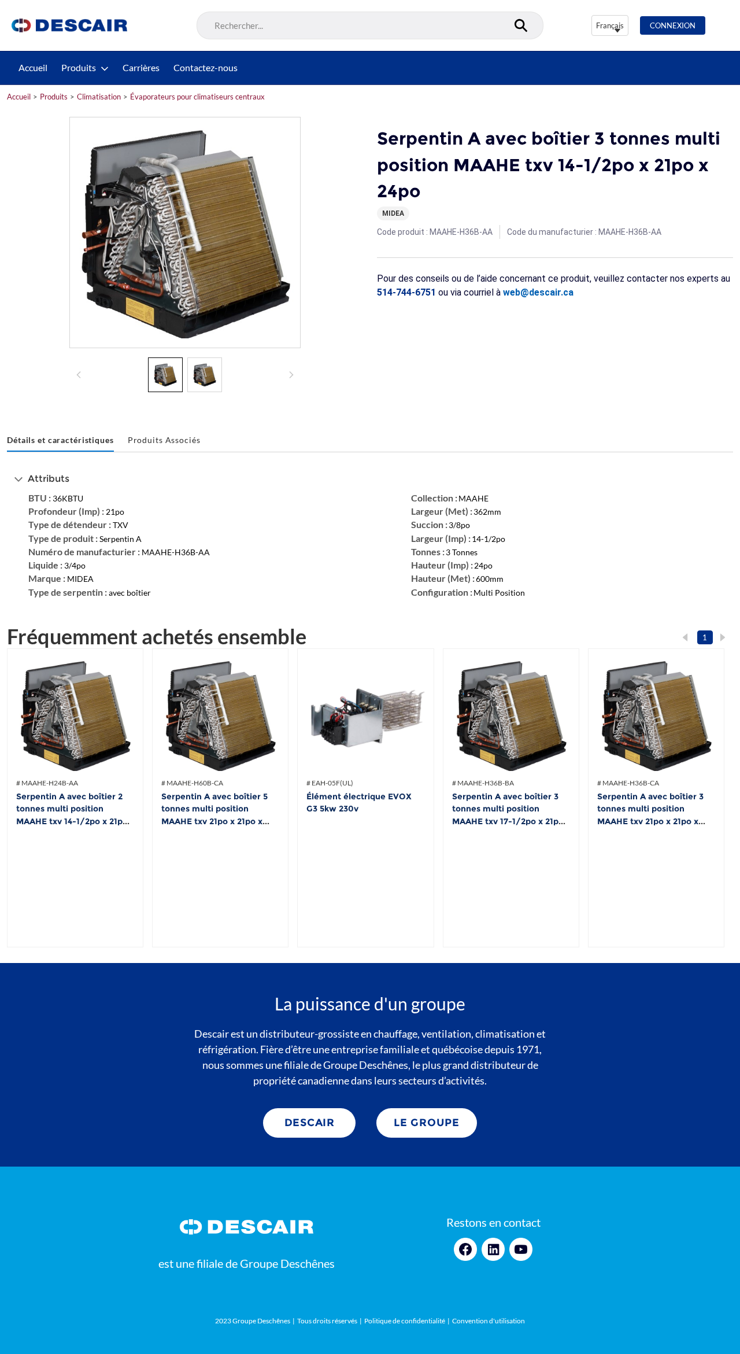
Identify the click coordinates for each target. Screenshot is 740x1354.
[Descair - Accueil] (69, 25)
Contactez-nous (205, 67)
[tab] (60, 440)
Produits (78, 67)
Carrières (141, 67)
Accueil (32, 67)
